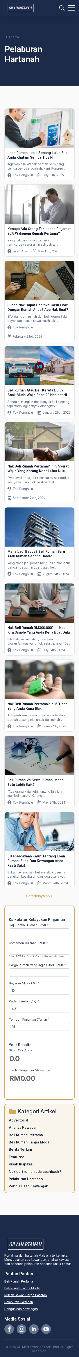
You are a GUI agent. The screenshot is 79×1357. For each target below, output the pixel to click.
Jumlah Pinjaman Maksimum (30, 1070)
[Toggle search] (62, 8)
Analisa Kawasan (23, 1127)
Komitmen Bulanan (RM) (28, 943)
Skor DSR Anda (20, 1050)
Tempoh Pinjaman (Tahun (29, 1019)
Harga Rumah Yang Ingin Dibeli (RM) (37, 965)
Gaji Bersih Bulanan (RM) (29, 925)
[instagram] (21, 1329)
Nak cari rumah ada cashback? (35, 1171)
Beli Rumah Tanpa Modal (29, 1142)
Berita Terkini (20, 1149)
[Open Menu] (71, 7)
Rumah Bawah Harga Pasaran (25, 1295)
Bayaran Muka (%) (24, 983)
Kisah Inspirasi (21, 1164)
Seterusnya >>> (39, 896)
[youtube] (46, 1329)
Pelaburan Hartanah (26, 1179)
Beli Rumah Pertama (26, 1135)
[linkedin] (34, 1329)
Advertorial (18, 1120)
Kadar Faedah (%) (24, 1001)
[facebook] (9, 1329)
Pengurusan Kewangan (28, 1186)
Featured (16, 1157)
